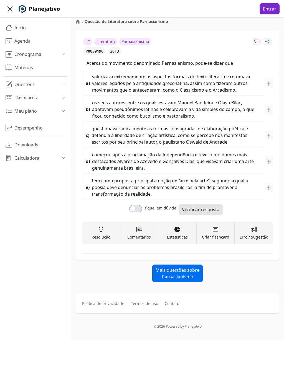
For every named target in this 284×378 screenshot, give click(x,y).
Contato (172, 303)
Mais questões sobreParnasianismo (177, 273)
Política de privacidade (103, 303)
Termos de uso (144, 303)
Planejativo (193, 326)
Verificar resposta (200, 209)
